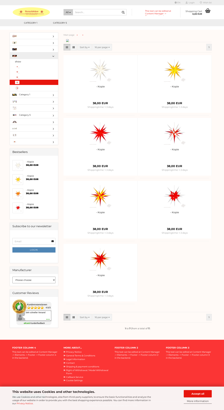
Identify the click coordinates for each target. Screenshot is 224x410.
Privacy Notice (25, 403)
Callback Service (74, 377)
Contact (70, 363)
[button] (177, 2)
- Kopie (100, 86)
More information (198, 401)
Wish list (207, 2)
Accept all (197, 393)
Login (34, 250)
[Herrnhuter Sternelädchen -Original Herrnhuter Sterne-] (35, 12)
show (18, 61)
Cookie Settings (74, 380)
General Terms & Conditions (80, 355)
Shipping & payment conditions (82, 366)
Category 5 (60, 22)
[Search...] (123, 12)
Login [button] (191, 2)
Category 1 (30, 22)
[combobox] (85, 47)
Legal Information (75, 359)
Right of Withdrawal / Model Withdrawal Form (87, 372)
